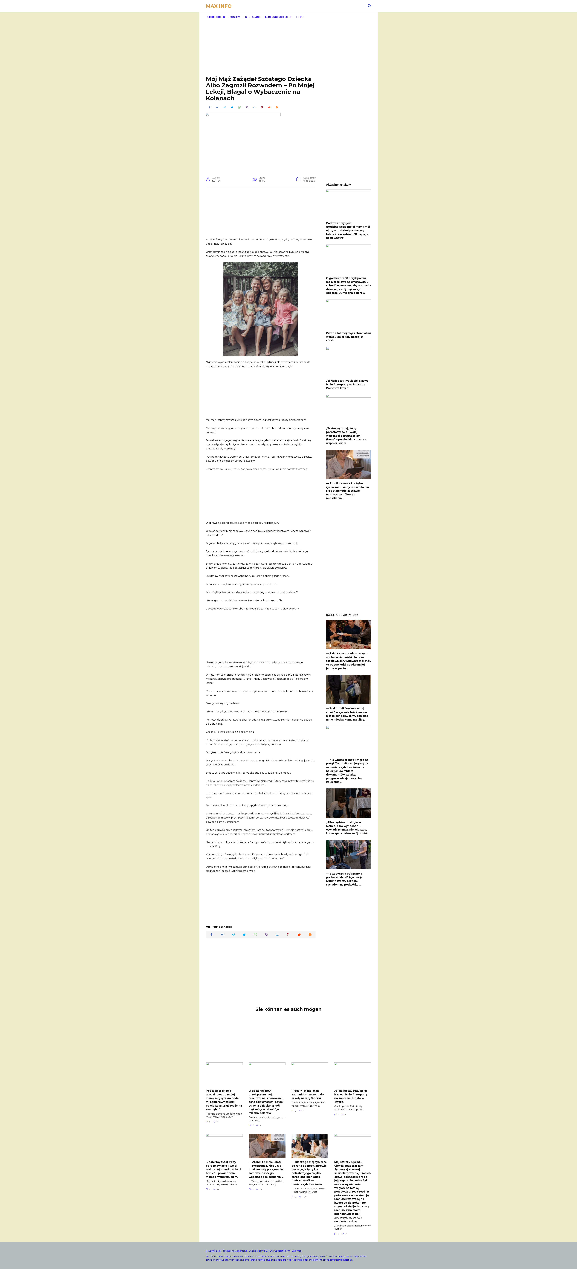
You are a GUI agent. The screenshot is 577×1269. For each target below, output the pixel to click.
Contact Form (282, 1250)
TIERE (299, 17)
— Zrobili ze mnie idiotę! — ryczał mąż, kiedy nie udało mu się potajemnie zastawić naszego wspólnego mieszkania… (347, 491)
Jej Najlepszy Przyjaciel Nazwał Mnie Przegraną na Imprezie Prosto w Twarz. (347, 384)
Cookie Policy (256, 1250)
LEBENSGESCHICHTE (278, 17)
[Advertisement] (288, 51)
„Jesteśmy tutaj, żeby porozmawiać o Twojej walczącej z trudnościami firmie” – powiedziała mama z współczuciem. (346, 436)
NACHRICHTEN (216, 17)
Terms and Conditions (235, 1250)
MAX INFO (219, 6)
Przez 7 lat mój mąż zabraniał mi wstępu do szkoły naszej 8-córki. (348, 336)
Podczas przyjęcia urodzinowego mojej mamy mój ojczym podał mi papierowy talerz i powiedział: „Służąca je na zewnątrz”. (348, 230)
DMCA (269, 1250)
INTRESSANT (252, 17)
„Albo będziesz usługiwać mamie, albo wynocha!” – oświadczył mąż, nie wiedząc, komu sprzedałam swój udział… (347, 828)
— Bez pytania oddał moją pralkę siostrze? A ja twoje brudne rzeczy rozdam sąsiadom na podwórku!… (344, 879)
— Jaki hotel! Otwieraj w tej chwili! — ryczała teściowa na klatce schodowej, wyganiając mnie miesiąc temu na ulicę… (347, 714)
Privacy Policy (213, 1250)
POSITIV (234, 17)
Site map (297, 1250)
